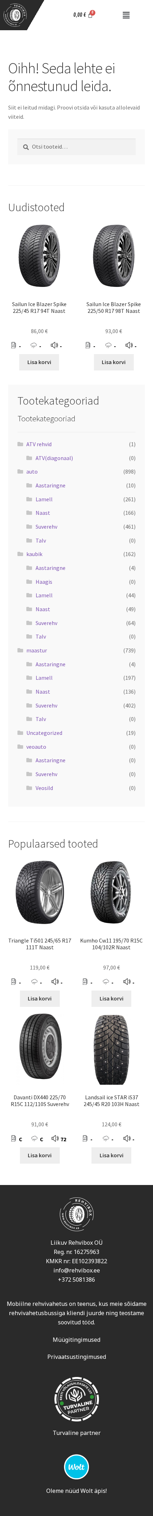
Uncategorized (44, 732)
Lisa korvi (39, 361)
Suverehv (46, 526)
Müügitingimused (76, 1340)
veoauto (36, 746)
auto (32, 471)
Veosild (44, 787)
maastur (36, 650)
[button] (126, 15)
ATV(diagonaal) (54, 457)
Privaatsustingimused (76, 1357)
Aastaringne (50, 485)
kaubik (34, 553)
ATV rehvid (39, 444)
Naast (43, 512)
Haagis (44, 581)
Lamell (44, 499)
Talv (41, 540)
